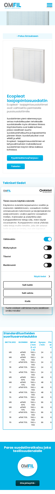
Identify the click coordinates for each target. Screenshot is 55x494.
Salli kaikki (27, 285)
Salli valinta (27, 293)
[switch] (48, 247)
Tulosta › (16, 166)
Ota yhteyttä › (27, 483)
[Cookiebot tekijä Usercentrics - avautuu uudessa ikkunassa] (39, 191)
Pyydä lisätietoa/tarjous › (25, 158)
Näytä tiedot (40, 276)
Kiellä (27, 301)
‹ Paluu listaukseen (27, 36)
